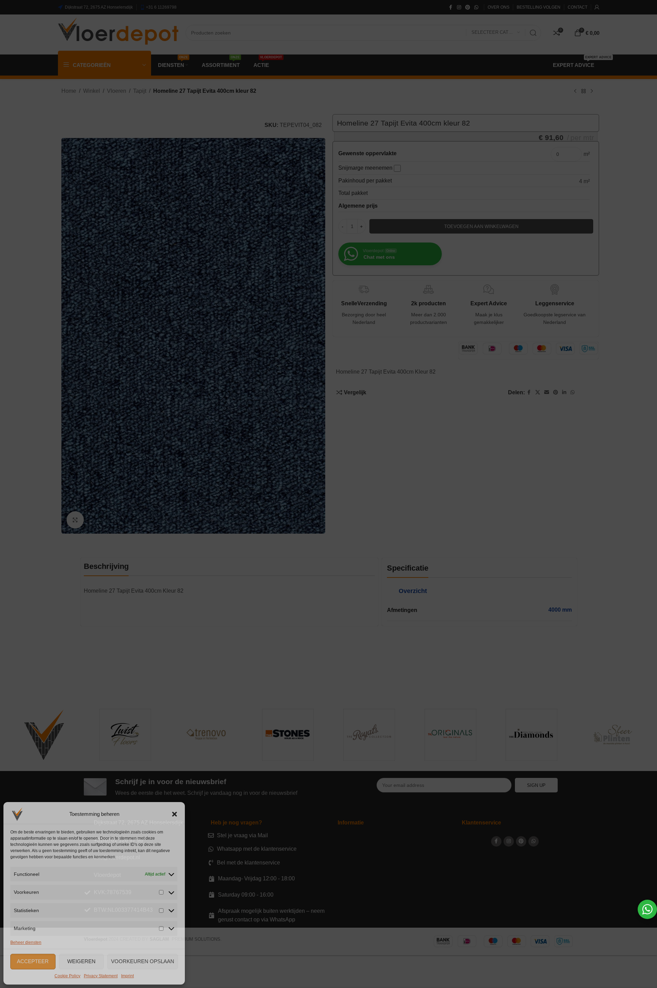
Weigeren (81, 961)
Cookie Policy (67, 976)
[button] (174, 814)
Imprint (127, 976)
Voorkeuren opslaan (142, 961)
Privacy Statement (101, 976)
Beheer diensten (25, 942)
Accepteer (33, 961)
